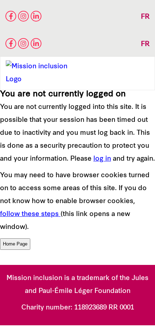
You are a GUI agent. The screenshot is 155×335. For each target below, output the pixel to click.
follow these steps (30, 214)
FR (145, 17)
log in (102, 159)
